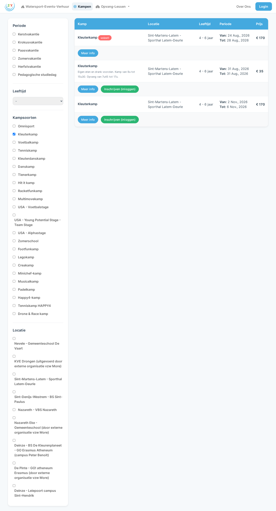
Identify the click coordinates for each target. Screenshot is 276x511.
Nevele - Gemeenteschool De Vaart (36, 345)
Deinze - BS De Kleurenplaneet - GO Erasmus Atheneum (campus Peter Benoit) (38, 450)
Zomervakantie (29, 58)
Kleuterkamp (28, 134)
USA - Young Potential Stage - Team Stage (37, 222)
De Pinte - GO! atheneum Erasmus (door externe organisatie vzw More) (33, 473)
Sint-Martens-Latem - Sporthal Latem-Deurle (38, 381)
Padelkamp (26, 289)
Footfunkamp (28, 249)
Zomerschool (28, 241)
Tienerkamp (27, 175)
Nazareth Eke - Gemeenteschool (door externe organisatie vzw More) (38, 427)
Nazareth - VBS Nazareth (37, 410)
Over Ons (243, 6)
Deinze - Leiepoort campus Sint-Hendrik (35, 493)
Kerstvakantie (28, 34)
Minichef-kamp (29, 273)
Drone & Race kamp (33, 314)
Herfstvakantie (29, 66)
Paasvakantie (28, 50)
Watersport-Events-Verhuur (47, 6)
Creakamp (26, 265)
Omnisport (26, 126)
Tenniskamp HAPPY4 (34, 306)
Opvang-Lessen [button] (113, 6)
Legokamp (26, 257)
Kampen (84, 6)
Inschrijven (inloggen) (119, 89)
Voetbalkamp (28, 142)
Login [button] (263, 6)
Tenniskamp (27, 150)
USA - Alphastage (32, 233)
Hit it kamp (26, 183)
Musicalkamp (28, 281)
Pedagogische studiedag (37, 75)
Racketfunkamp (30, 191)
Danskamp (26, 167)
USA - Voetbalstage (33, 207)
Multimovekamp (30, 199)
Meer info (88, 53)
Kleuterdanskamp (31, 158)
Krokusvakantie (30, 42)
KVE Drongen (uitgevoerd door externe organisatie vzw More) (38, 363)
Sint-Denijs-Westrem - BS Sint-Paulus (38, 399)
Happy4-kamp (29, 298)
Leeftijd (19, 91)
